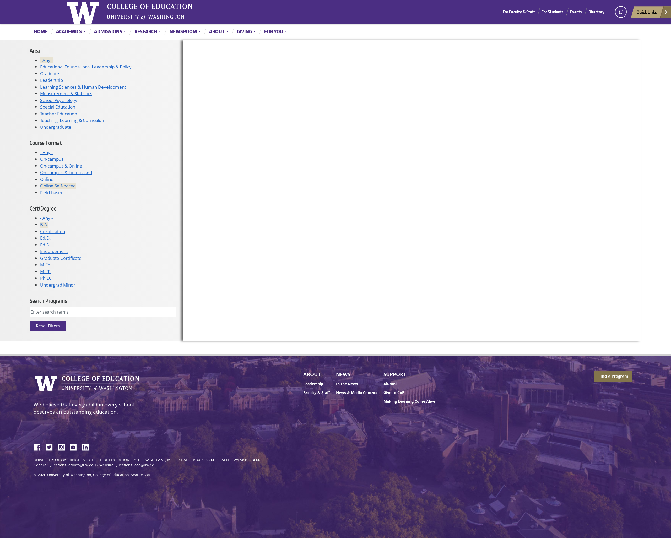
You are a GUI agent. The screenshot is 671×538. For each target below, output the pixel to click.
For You (273, 31)
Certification (52, 231)
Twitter (51, 446)
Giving (244, 31)
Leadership (51, 80)
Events (576, 11)
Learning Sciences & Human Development (83, 87)
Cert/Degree (43, 208)
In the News (347, 383)
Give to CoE (393, 392)
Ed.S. (45, 245)
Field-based (51, 193)
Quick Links (647, 12)
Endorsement (54, 251)
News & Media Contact (356, 392)
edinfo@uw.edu (82, 465)
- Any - (46, 60)
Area (35, 50)
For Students (553, 11)
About (217, 31)
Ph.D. (45, 278)
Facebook (39, 446)
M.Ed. (46, 265)
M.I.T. (45, 271)
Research (145, 31)
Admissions (108, 31)
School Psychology (58, 100)
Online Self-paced (58, 186)
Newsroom (183, 31)
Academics (69, 31)
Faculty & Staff (316, 392)
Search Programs (48, 300)
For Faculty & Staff (519, 11)
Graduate (49, 74)
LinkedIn (87, 446)
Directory (596, 11)
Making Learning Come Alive (409, 401)
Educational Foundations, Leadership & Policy (86, 67)
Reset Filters (48, 326)
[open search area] (621, 12)
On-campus (51, 159)
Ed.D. (45, 238)
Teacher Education (58, 114)
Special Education (57, 107)
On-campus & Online (61, 166)
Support (394, 374)
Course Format (46, 142)
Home (41, 31)
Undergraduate (55, 127)
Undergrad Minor (57, 285)
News (343, 374)
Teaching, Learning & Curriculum (73, 120)
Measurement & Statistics (66, 93)
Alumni (390, 383)
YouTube (75, 446)
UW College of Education (149, 11)
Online (46, 179)
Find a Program (613, 376)
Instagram (63, 446)
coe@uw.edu (145, 465)
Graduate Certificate (61, 258)
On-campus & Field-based (66, 172)
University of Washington (84, 12)
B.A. (44, 225)
